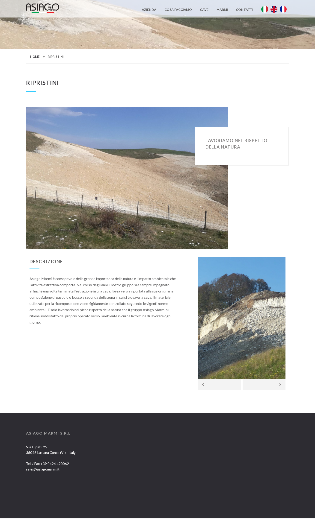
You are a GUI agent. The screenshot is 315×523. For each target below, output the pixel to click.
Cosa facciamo (178, 10)
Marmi (222, 10)
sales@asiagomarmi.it (42, 469)
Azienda (149, 10)
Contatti (244, 10)
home (34, 56)
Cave (204, 10)
